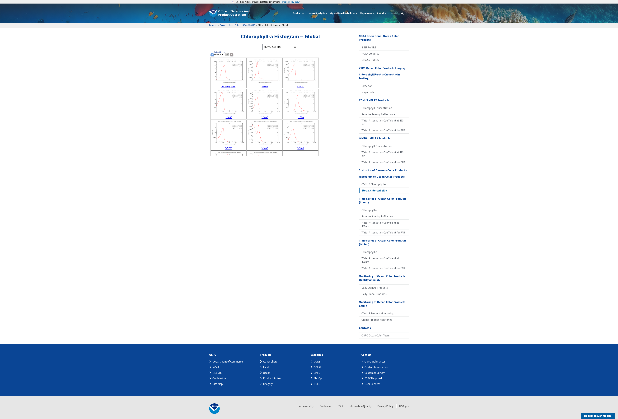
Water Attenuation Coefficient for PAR (383, 130)
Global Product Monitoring (376, 319)
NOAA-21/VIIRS (370, 60)
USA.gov (404, 406)
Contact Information (376, 367)
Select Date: (219, 52)
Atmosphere (270, 361)
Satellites (317, 354)
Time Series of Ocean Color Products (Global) (382, 242)
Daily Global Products (374, 294)
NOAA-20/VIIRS (370, 54)
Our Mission (219, 378)
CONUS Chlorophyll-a (373, 184)
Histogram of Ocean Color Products (382, 176)
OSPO (212, 354)
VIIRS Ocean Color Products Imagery (382, 68)
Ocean (266, 373)
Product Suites (272, 378)
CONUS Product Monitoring (377, 313)
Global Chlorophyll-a (374, 190)
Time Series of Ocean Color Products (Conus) (382, 200)
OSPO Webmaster (375, 361)
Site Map (217, 384)
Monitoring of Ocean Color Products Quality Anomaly (382, 278)
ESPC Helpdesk (374, 378)
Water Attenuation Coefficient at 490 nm (382, 122)
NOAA (215, 367)
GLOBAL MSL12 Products (374, 138)
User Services (372, 384)
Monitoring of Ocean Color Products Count (382, 304)
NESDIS (217, 373)
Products (265, 354)
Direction (366, 86)
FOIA (340, 406)
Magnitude (367, 92)
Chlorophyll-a (369, 210)
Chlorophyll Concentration (376, 108)
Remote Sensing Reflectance (378, 114)
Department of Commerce (227, 361)
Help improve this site (598, 416)
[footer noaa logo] (214, 408)
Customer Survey (375, 373)
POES (317, 384)
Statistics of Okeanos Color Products (383, 170)
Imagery (268, 384)
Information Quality (360, 406)
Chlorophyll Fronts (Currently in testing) (379, 76)
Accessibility (306, 406)
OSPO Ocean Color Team (375, 335)
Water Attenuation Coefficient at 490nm (380, 224)
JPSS (317, 373)
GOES (317, 361)
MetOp (318, 378)
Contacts (365, 328)
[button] (227, 54)
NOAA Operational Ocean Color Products (379, 38)
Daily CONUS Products (374, 287)
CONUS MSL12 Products (374, 100)
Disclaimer (325, 406)
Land (266, 367)
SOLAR (318, 367)
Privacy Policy (385, 406)
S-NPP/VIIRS (368, 47)
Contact (366, 354)
